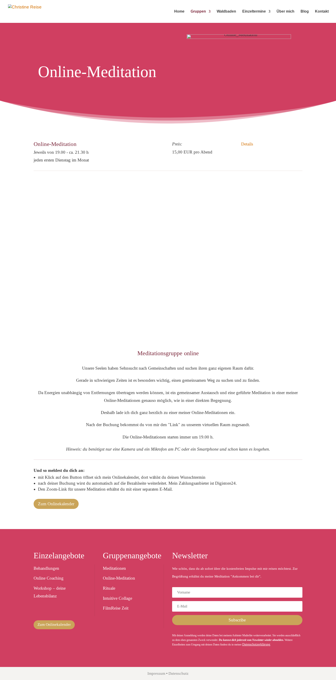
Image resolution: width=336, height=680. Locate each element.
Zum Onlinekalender (56, 503)
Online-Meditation (119, 578)
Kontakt (322, 11)
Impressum (156, 673)
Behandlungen (46, 568)
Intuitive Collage (117, 598)
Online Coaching (49, 578)
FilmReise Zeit (115, 608)
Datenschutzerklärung (256, 644)
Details (247, 144)
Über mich (285, 11)
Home (179, 11)
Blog (305, 11)
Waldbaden (226, 11)
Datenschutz (178, 673)
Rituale (109, 588)
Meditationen (114, 568)
